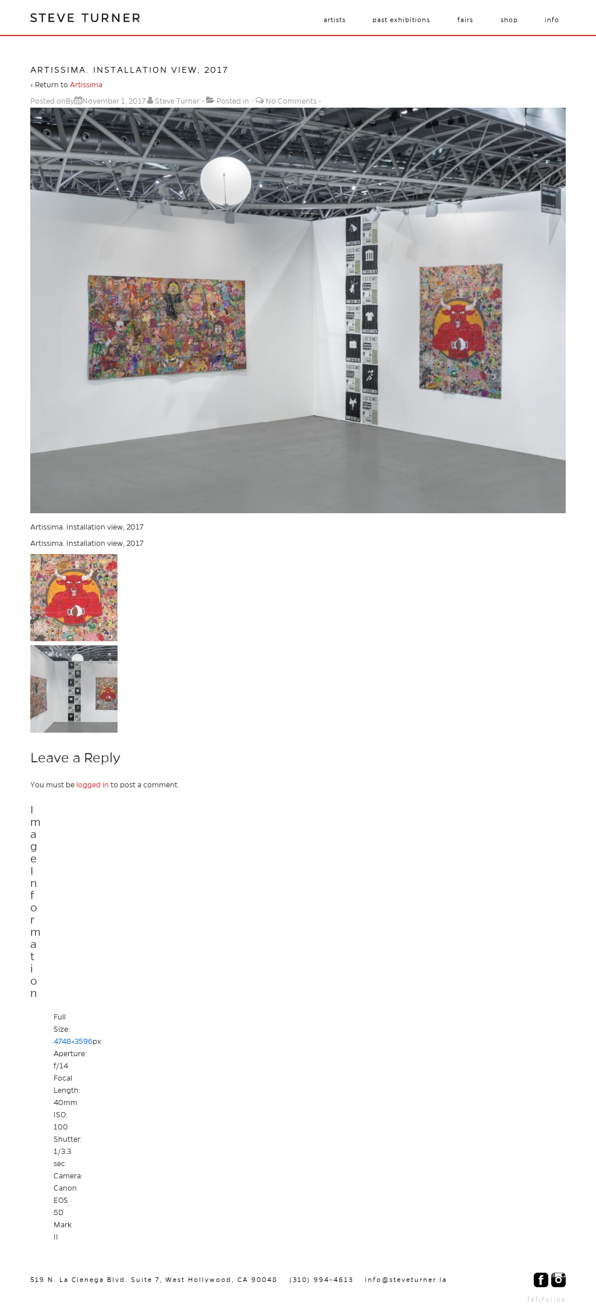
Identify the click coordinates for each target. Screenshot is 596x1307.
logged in (92, 785)
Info (552, 19)
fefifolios (546, 1299)
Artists (335, 19)
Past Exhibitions (401, 19)
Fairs (465, 19)
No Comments (291, 101)
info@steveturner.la (406, 1279)
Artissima (86, 85)
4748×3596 (73, 1042)
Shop (509, 19)
